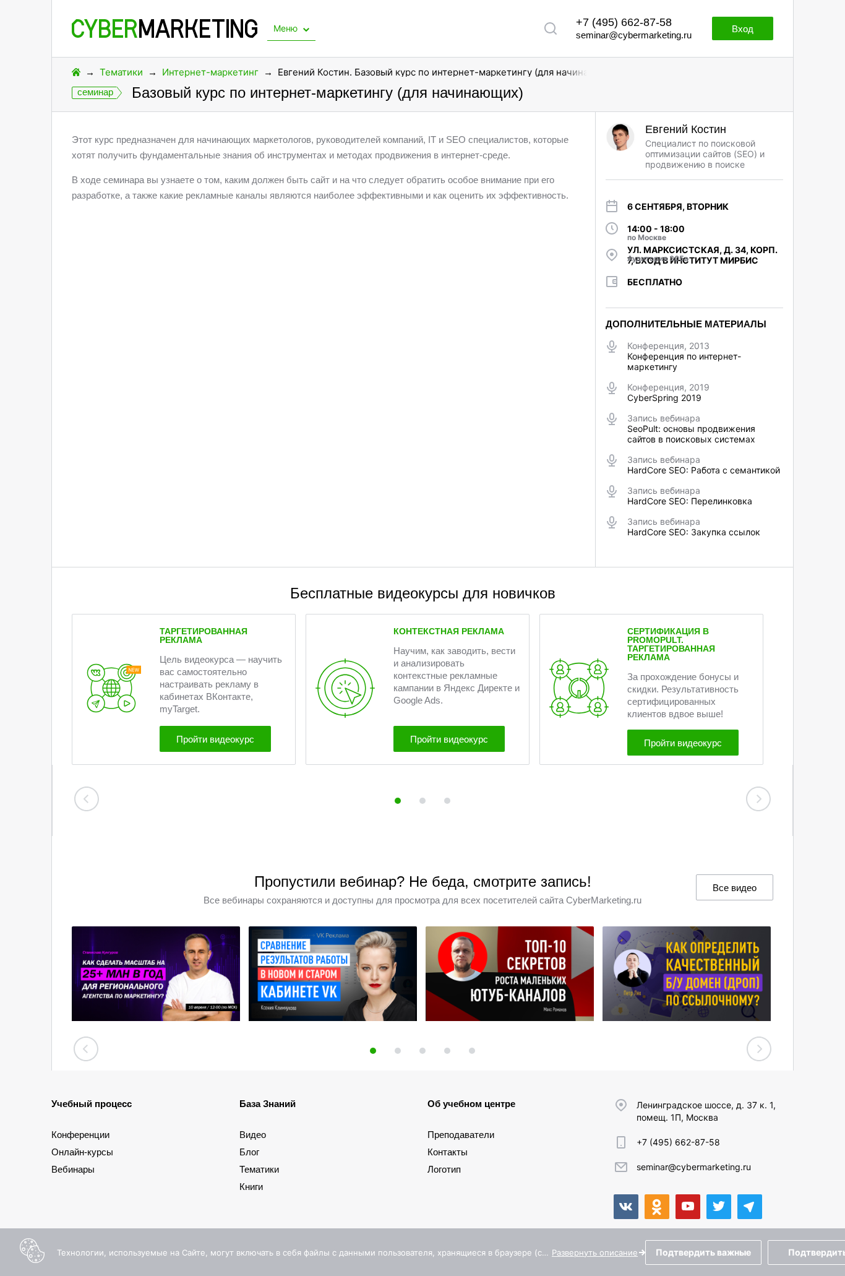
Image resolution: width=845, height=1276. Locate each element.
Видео (252, 1134)
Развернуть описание (595, 1252)
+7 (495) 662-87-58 (624, 22)
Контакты (447, 1152)
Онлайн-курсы (82, 1152)
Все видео (735, 887)
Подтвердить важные (703, 1252)
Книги (251, 1186)
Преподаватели (460, 1134)
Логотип (444, 1169)
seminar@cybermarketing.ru (634, 35)
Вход (742, 29)
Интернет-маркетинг (210, 72)
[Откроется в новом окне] (626, 1206)
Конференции (80, 1134)
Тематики (121, 72)
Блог (249, 1152)
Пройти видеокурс (215, 739)
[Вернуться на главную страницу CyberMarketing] (164, 34)
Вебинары (73, 1169)
